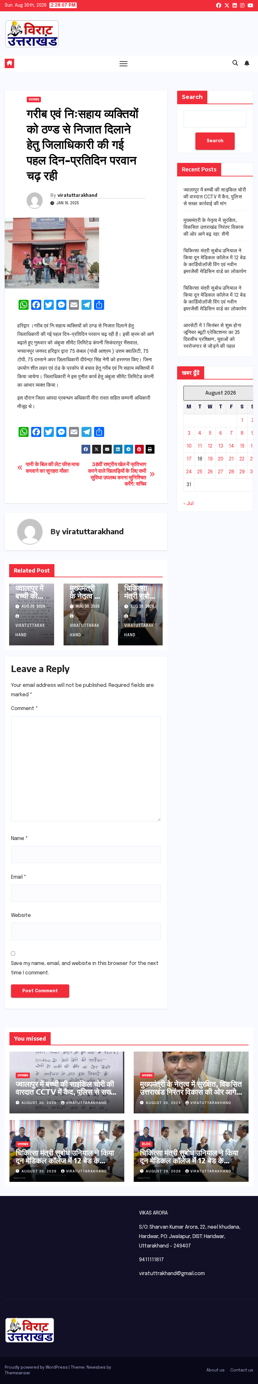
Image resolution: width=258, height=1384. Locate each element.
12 (210, 446)
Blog (146, 1144)
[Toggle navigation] (123, 63)
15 (242, 446)
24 (189, 472)
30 (252, 472)
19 (210, 459)
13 (220, 446)
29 (242, 472)
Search (192, 97)
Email (18, 877)
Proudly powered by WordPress (37, 1367)
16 (252, 446)
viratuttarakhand (77, 195)
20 (220, 459)
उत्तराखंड (34, 99)
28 (231, 472)
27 (220, 472)
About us (215, 1370)
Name (19, 838)
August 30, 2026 (39, 1103)
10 (189, 446)
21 (231, 459)
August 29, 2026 (164, 1171)
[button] (235, 63)
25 (199, 472)
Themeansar (17, 1373)
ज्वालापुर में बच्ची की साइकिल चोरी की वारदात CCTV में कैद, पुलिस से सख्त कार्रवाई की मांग (214, 197)
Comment (24, 708)
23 (252, 459)
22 (241, 459)
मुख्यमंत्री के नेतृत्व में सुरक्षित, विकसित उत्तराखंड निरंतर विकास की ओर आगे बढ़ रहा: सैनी (213, 227)
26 (210, 472)
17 (189, 459)
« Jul (188, 503)
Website (21, 915)
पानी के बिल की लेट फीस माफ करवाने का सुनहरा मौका (52, 468)
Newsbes (96, 1367)
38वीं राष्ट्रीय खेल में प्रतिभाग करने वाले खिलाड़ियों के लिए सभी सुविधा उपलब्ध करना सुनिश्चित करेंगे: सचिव (117, 474)
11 (200, 446)
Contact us (241, 1370)
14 (231, 446)
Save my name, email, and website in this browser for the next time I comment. (85, 968)
